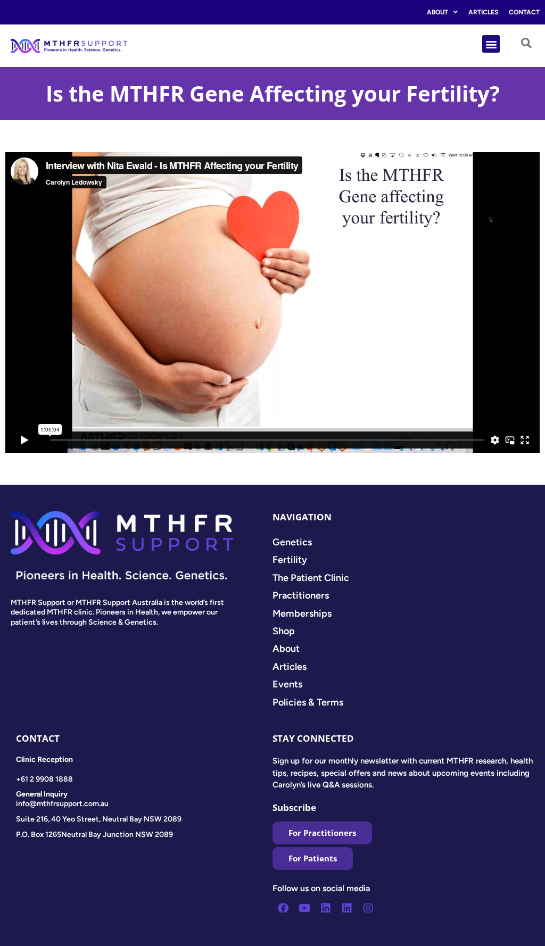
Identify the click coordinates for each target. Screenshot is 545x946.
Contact (524, 12)
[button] (491, 44)
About (437, 12)
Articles (483, 12)
